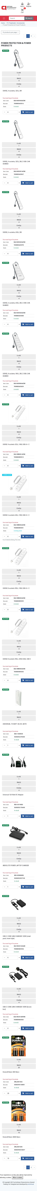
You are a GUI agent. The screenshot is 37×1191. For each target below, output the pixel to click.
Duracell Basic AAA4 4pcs (11, 1137)
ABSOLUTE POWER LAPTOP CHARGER (16, 865)
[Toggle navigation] (4, 18)
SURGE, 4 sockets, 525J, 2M (12, 91)
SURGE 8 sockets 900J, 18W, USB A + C (16, 588)
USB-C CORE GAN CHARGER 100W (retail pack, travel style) (17, 937)
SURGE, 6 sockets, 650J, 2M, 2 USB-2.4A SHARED (16, 304)
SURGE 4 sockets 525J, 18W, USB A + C (16, 444)
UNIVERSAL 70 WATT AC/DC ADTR (15, 724)
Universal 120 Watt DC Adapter (13, 795)
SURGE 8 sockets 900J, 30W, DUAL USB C (17, 659)
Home (3, 23)
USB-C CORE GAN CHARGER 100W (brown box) (17, 1008)
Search (29, 18)
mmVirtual (31, 1184)
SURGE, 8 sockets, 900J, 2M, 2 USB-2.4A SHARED (16, 375)
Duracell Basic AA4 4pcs (11, 1072)
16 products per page (9, 32)
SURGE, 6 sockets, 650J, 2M (12, 232)
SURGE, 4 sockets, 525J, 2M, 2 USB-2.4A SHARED (16, 163)
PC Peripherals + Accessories (16, 23)
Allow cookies (17, 1177)
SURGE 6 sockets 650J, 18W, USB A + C (16, 515)
